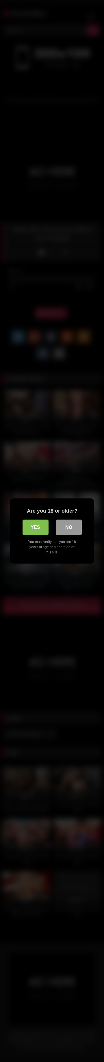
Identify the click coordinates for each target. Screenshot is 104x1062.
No (68, 527)
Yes (35, 527)
